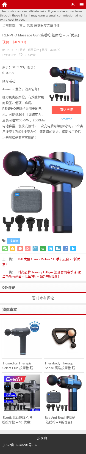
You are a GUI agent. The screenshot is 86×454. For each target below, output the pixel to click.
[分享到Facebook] (65, 248)
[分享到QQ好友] (20, 248)
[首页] (4, 4)
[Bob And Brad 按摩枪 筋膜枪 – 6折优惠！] (64, 393)
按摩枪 (14, 241)
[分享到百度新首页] (50, 248)
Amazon (66, 119)
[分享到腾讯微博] (35, 248)
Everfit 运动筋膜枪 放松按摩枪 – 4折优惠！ (17, 420)
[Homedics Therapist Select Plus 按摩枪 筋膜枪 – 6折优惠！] (22, 338)
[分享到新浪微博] (28, 248)
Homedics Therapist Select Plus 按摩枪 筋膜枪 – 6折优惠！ (17, 365)
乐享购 (42, 438)
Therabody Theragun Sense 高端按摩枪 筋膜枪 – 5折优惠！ (59, 365)
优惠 (30, 25)
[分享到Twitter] (73, 248)
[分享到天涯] (58, 248)
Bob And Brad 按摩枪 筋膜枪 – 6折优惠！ (60, 420)
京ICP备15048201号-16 (19, 445)
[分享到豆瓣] (43, 248)
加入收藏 (30, 55)
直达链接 (66, 110)
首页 (22, 25)
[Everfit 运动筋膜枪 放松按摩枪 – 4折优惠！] (22, 393)
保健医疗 (40, 25)
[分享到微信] (5, 248)
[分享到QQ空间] (12, 248)
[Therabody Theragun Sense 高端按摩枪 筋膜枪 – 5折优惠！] (64, 338)
